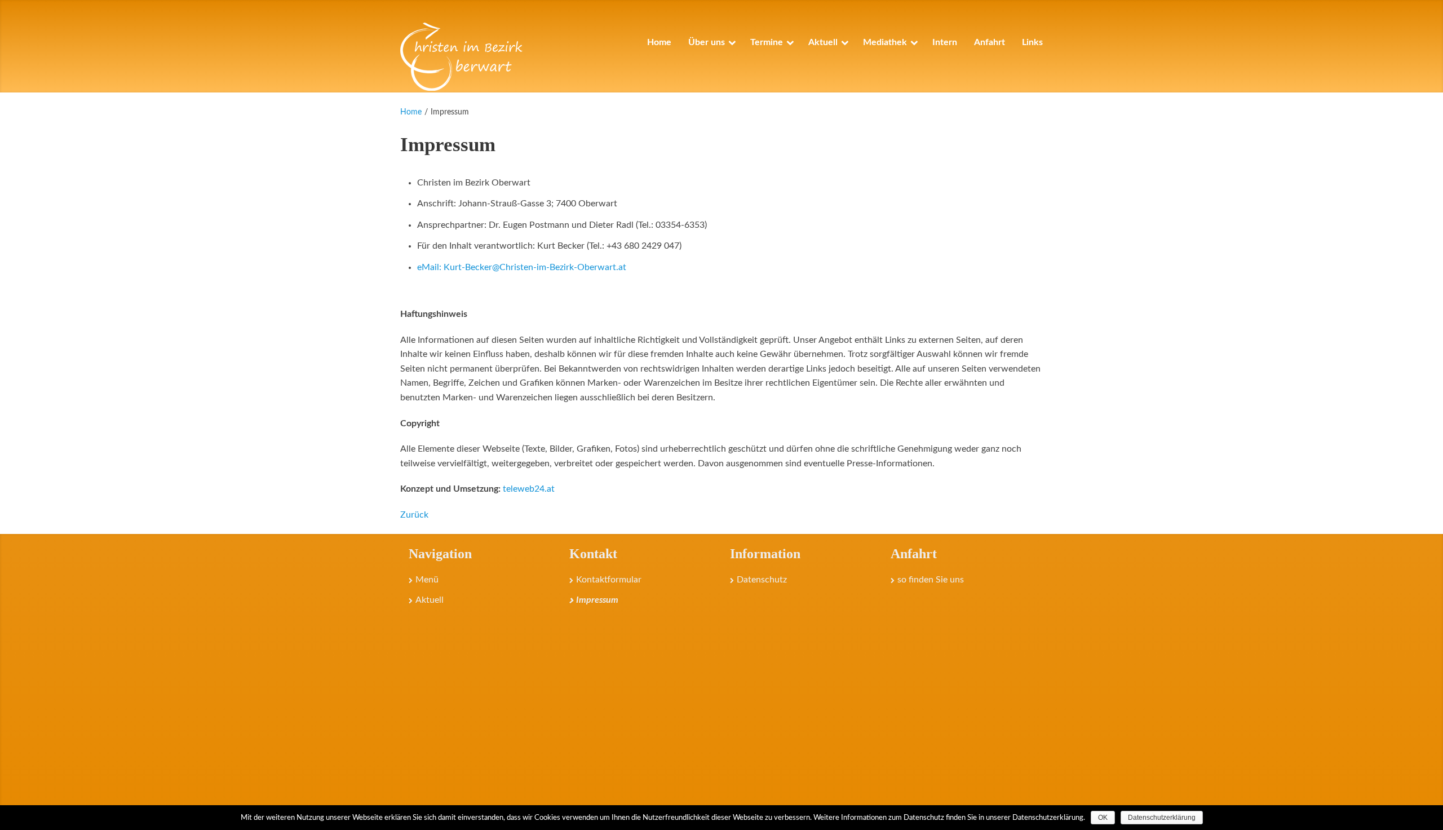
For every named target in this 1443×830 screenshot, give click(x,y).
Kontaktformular (608, 579)
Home (411, 112)
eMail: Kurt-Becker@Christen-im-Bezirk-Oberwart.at (521, 267)
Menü (427, 579)
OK (1103, 818)
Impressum (597, 599)
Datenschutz (762, 579)
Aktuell (429, 599)
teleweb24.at (529, 488)
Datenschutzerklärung (1162, 818)
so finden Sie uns (930, 579)
